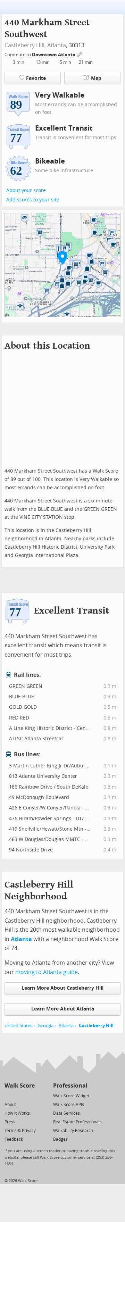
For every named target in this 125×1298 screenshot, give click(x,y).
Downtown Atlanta (54, 54)
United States (18, 1025)
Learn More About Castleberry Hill (62, 988)
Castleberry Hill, (25, 45)
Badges (60, 1139)
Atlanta (56, 45)
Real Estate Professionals (77, 1122)
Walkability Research (73, 1130)
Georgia (45, 1025)
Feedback (14, 1139)
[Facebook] (19, 1095)
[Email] (30, 1095)
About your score (26, 190)
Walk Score (20, 1085)
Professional (70, 1085)
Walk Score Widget (71, 1095)
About (10, 1104)
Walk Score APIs (68, 1104)
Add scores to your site (32, 200)
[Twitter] (8, 1095)
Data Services (66, 1113)
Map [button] (96, 78)
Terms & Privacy (20, 1130)
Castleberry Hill (96, 1025)
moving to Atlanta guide (46, 972)
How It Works (17, 1113)
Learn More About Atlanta (62, 1009)
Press (10, 1122)
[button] (62, 257)
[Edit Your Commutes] (79, 53)
